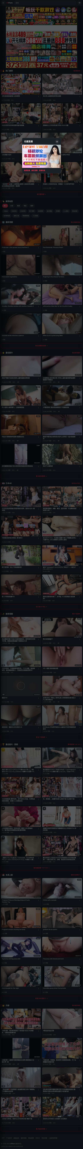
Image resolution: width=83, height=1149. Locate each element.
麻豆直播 (34, 170)
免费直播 (27, 170)
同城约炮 (42, 170)
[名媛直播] (41, 574)
